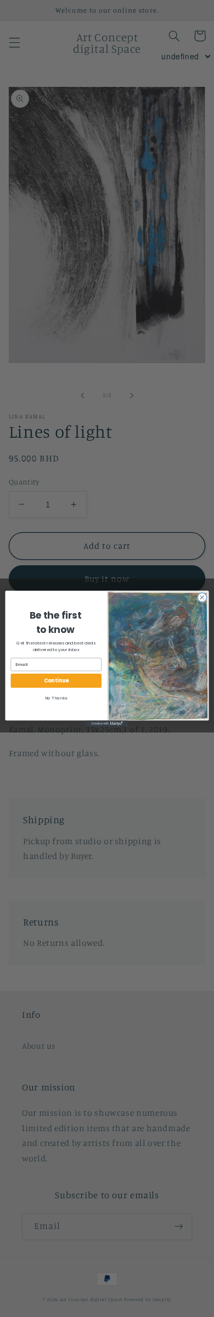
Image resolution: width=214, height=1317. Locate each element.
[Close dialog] (202, 597)
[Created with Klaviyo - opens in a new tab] (107, 723)
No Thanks (56, 698)
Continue (56, 680)
